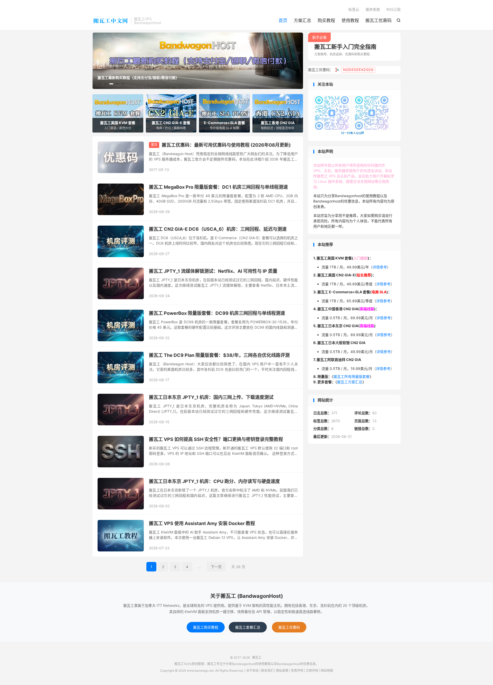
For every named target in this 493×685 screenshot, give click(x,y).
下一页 (216, 567)
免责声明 (297, 670)
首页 (283, 20)
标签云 (353, 9)
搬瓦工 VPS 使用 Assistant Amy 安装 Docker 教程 (202, 523)
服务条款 (373, 9)
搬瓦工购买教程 (205, 627)
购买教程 (326, 20)
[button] (99, 83)
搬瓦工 (110, 21)
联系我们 (267, 670)
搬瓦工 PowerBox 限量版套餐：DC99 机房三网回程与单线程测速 (217, 313)
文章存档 (312, 670)
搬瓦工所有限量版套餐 (351, 376)
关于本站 (252, 670)
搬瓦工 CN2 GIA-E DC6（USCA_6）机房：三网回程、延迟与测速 (218, 229)
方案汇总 (302, 20)
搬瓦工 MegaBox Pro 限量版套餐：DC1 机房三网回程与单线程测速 (218, 187)
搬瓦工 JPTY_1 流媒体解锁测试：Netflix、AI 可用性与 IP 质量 (213, 271)
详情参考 (380, 267)
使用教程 (350, 20)
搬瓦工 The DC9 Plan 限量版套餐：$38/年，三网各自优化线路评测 (219, 355)
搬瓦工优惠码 (378, 20)
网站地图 (327, 670)
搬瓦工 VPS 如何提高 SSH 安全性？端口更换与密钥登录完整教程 (216, 439)
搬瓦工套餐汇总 (247, 627)
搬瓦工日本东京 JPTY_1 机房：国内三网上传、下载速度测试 (211, 397)
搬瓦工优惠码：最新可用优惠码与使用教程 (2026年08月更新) (226, 145)
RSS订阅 (393, 9)
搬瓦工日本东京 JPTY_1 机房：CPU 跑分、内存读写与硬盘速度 (214, 481)
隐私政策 (282, 670)
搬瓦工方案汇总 (349, 382)
